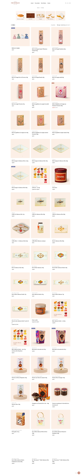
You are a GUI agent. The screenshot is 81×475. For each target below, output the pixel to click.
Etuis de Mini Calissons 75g (58, 294)
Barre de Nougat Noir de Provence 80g (20, 77)
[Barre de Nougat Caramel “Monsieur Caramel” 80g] (40, 36)
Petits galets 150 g (15, 431)
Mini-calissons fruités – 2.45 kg (58, 321)
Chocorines (54, 187)
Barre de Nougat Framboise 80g (58, 49)
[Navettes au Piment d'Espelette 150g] (20, 365)
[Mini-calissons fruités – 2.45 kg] (60, 308)
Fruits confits (35, 320)
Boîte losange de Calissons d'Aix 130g (40, 160)
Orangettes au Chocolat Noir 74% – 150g (40, 403)
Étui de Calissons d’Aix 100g (17, 267)
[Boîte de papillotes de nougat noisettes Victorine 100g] (40, 120)
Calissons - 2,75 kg (36, 187)
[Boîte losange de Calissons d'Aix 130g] (40, 148)
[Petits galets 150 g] (20, 419)
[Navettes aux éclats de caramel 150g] (40, 365)
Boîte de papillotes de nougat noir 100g (20, 132)
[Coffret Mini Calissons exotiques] (40, 228)
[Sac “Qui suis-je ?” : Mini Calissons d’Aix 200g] (60, 447)
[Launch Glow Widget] (79, 473)
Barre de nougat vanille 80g (58, 77)
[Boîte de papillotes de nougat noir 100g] (20, 120)
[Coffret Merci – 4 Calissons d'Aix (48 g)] (20, 228)
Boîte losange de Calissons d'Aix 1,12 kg (20, 160)
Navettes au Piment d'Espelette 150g (19, 377)
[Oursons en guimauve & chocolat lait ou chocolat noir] (60, 391)
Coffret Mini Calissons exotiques (39, 241)
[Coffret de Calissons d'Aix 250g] (40, 201)
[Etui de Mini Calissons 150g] (40, 255)
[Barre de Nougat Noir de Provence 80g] (20, 64)
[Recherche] (66, 3)
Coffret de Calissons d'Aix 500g (58, 214)
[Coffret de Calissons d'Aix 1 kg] (20, 201)
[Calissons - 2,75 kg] (40, 175)
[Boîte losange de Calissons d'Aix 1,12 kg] (20, 148)
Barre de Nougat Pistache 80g (38, 77)
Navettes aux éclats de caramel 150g (39, 377)
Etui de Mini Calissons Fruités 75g (19, 294)
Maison (38, 7)
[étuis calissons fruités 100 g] (40, 281)
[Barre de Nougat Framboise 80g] (60, 36)
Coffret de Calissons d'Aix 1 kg (18, 214)
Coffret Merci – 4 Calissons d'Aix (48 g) (20, 241)
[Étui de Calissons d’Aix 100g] (20, 255)
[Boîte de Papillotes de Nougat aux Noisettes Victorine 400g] (60, 91)
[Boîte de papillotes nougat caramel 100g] (60, 120)
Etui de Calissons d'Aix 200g (58, 241)
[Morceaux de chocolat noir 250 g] (40, 336)
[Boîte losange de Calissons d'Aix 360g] (20, 175)
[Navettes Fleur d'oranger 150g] (60, 365)
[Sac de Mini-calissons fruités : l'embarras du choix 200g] (20, 447)
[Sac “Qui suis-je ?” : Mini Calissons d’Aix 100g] (40, 447)
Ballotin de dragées (16, 48)
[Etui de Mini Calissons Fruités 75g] (20, 281)
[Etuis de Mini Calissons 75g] (60, 281)
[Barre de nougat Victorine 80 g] (20, 91)
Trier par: (58, 25)
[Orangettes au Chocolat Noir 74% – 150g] (40, 391)
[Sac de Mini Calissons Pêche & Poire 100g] (40, 419)
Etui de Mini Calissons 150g (38, 267)
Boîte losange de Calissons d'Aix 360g (19, 187)
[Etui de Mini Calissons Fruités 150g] (60, 255)
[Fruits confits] (40, 308)
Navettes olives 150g (16, 404)
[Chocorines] (60, 175)
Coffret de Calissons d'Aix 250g (38, 214)
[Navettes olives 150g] (20, 391)
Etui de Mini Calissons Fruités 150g (59, 267)
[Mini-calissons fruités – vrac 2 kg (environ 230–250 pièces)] (20, 336)
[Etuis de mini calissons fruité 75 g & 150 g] (20, 308)
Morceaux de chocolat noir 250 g (39, 349)
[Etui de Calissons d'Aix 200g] (60, 228)
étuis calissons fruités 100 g (38, 294)
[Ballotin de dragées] (20, 36)
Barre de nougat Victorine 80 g (18, 104)
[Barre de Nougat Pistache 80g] (40, 64)
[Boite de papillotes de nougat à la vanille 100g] (40, 91)
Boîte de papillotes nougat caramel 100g (60, 132)
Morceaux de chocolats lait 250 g (59, 349)
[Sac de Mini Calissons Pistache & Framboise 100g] (60, 419)
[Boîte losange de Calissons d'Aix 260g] (60, 148)
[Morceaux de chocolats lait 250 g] (60, 336)
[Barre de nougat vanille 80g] (60, 64)
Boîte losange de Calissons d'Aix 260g (60, 160)
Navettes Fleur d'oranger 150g (58, 377)
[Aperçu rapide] (29, 29)
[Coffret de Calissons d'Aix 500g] (60, 201)
